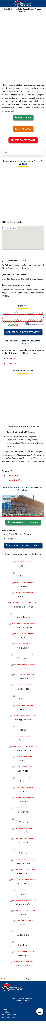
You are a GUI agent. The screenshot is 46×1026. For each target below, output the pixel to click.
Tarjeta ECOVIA (13, 480)
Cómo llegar (24, 117)
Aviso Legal (6, 1012)
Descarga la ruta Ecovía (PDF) (23, 332)
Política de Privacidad (9, 1014)
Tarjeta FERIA (12, 475)
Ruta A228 (11, 363)
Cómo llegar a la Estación (23, 522)
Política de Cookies (9, 1017)
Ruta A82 (10, 358)
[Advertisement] (23, 47)
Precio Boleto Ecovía (23, 140)
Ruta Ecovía (24, 129)
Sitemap (5, 1009)
